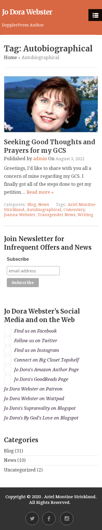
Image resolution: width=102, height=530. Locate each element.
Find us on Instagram (36, 350)
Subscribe (18, 259)
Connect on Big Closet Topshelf (46, 360)
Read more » (40, 192)
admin (40, 158)
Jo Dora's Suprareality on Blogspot (40, 408)
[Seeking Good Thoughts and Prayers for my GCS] (51, 130)
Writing (85, 214)
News (43, 204)
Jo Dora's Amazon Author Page (46, 369)
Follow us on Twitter (35, 340)
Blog (31, 204)
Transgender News (56, 214)
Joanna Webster (19, 214)
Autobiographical (44, 209)
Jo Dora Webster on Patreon (33, 389)
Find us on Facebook (35, 331)
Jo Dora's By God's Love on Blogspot (41, 418)
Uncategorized (20, 470)
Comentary (74, 209)
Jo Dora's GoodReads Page (41, 379)
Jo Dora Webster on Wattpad (34, 398)
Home (10, 57)
